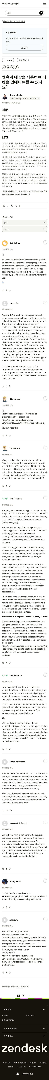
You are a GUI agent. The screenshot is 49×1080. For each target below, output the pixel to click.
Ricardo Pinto (16, 94)
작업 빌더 (35, 191)
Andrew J (14, 919)
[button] (22, 1009)
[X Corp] (12, 67)
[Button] (4, 205)
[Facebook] (8, 67)
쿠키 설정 (42, 1062)
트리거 (5, 116)
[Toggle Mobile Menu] (44, 3)
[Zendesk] (24, 1047)
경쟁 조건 (10, 152)
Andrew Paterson (17, 761)
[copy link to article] (4, 67)
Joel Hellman (16, 498)
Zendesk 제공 (27, 1074)
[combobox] (24, 222)
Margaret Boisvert (18, 823)
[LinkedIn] (17, 67)
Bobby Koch (7, 834)
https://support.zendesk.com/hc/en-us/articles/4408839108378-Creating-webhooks (23, 421)
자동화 (15, 116)
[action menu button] (45, 242)
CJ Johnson (15, 398)
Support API (36, 122)
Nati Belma (15, 242)
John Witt (14, 303)
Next (29, 996)
